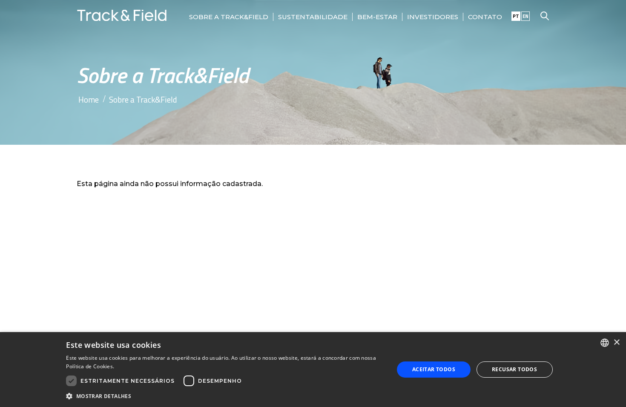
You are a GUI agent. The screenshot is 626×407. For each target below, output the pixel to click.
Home (88, 99)
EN (525, 16)
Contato (485, 17)
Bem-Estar (377, 17)
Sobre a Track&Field (228, 17)
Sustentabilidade (312, 17)
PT (516, 16)
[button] (225, 396)
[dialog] (313, 369)
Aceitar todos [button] (433, 369)
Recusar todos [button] (514, 369)
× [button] (616, 342)
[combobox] (604, 342)
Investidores (432, 17)
